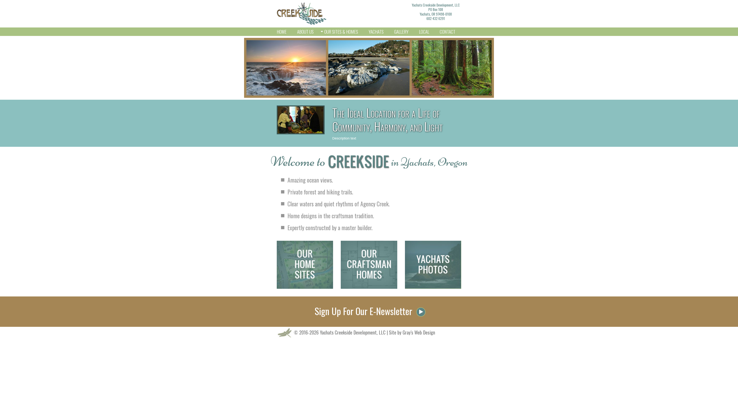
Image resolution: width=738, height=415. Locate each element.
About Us (305, 31)
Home (282, 31)
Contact (447, 31)
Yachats (376, 31)
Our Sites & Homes (341, 31)
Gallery (401, 31)
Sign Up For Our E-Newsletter (364, 311)
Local (424, 31)
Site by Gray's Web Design (412, 332)
